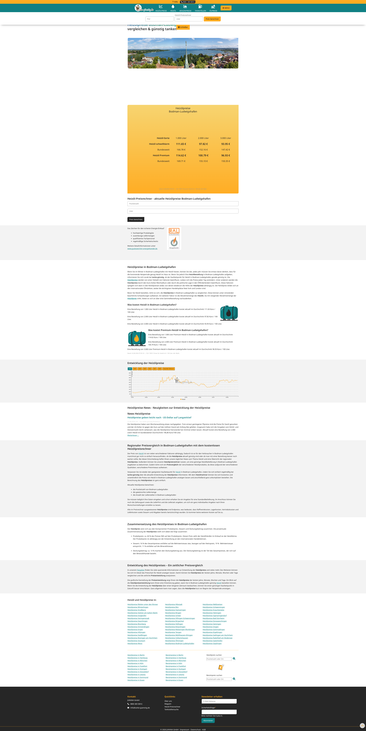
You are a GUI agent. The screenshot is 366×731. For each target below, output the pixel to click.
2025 (135, 369)
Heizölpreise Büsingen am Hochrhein (142, 638)
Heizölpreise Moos (134, 643)
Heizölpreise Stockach (136, 641)
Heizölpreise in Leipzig (136, 674)
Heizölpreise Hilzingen (136, 632)
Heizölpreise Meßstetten (212, 604)
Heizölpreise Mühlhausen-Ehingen (179, 635)
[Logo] (144, 8)
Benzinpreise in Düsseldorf (176, 672)
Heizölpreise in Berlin (136, 655)
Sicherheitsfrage (208, 707)
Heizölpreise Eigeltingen (212, 632)
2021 (154, 369)
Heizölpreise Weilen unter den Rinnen (142, 604)
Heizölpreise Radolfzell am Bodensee (217, 638)
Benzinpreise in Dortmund (176, 677)
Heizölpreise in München (137, 660)
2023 (144, 369)
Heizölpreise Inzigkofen (136, 615)
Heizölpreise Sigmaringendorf (215, 615)
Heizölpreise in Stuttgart (137, 669)
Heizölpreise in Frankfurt (137, 666)
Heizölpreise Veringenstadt (138, 618)
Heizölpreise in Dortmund (137, 677)
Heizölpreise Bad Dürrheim (213, 618)
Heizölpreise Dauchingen (137, 621)
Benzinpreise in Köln (174, 663)
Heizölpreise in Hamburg (137, 658)
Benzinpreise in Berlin (174, 655)
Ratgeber (141, 570)
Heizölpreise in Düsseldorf (138, 672)
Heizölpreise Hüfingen (174, 624)
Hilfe (176, 2)
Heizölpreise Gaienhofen (212, 641)
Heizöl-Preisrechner (172, 707)
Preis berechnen (135, 219)
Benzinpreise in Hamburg (176, 658)
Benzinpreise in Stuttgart (176, 669)
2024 (139, 369)
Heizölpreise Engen (135, 629)
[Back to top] (362, 725)
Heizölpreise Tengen (173, 632)
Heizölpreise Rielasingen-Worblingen (180, 629)
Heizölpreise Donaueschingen (215, 621)
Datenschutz (196, 729)
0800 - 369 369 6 (188, 2)
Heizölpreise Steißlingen (137, 635)
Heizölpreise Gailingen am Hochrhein (218, 635)
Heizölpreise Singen (211, 627)
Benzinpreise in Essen (174, 680)
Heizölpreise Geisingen (212, 624)
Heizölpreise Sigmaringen (175, 610)
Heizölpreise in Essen (135, 680)
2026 (130, 369)
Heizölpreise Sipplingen (212, 643)
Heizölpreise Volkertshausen (176, 638)
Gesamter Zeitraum (168, 369)
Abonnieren (208, 720)
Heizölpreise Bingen (173, 613)
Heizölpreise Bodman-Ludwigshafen (179, 643)
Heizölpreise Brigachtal (174, 621)
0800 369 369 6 (136, 704)
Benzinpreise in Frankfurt (176, 666)
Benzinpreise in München (176, 660)
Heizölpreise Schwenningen (214, 607)
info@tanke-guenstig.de (140, 708)
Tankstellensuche (172, 709)
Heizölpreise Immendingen (138, 627)
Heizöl (141, 453)
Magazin (168, 704)
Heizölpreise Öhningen (174, 641)
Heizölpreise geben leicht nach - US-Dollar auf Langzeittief (159, 417)
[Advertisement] (183, 85)
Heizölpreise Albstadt (173, 604)
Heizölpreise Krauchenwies (213, 610)
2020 (159, 369)
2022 (149, 369)
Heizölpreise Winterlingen (137, 607)
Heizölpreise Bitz (172, 607)
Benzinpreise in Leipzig (175, 674)
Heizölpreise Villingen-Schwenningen (180, 618)
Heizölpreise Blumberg (136, 624)
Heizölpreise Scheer (173, 615)
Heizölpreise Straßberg (136, 610)
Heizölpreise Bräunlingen (175, 627)
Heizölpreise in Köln (135, 663)
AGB (204, 729)
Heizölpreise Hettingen (212, 613)
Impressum (184, 729)
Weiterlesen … (133, 435)
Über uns (168, 701)
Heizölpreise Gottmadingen (214, 629)
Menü (227, 8)
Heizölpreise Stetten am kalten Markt (142, 613)
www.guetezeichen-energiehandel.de (142, 248)
